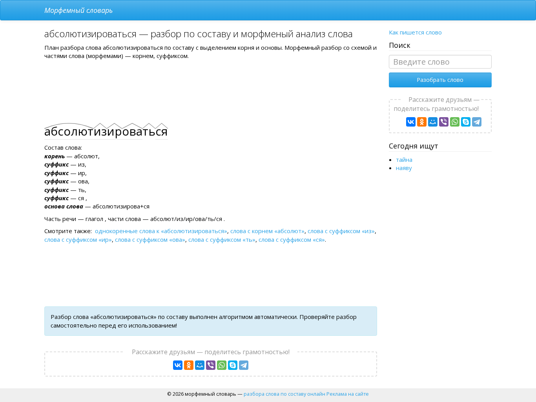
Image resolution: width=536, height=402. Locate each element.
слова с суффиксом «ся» (292, 239)
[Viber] (210, 365)
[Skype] (232, 365)
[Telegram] (243, 365)
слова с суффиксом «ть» (221, 239)
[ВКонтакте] (177, 365)
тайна (404, 159)
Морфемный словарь (78, 10)
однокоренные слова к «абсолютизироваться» (161, 231)
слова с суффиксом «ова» (150, 239)
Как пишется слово (415, 32)
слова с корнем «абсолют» (267, 231)
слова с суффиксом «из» (341, 231)
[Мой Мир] (199, 365)
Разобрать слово (440, 79)
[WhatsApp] (221, 365)
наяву (404, 168)
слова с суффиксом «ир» (78, 239)
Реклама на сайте (347, 393)
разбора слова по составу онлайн (284, 393)
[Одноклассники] (188, 365)
